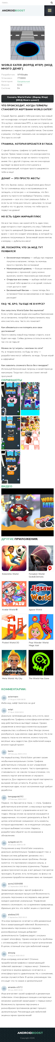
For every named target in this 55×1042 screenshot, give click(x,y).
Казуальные (23, 81)
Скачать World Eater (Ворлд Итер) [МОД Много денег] (27, 99)
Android (13, 10)
